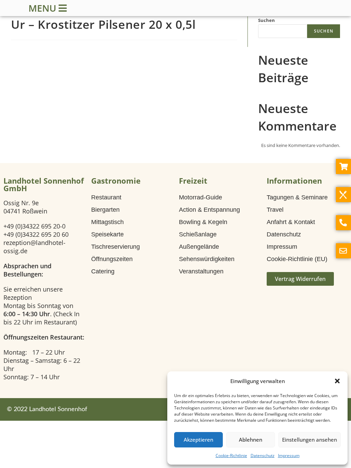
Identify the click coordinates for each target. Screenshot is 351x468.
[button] (337, 381)
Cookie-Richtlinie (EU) (297, 259)
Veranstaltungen (201, 271)
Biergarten (105, 209)
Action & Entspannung (209, 209)
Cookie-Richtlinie (231, 455)
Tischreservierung (115, 246)
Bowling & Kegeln (203, 222)
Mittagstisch (107, 222)
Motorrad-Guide (200, 197)
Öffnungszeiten (112, 259)
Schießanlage (198, 234)
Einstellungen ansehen (309, 439)
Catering (102, 271)
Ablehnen (250, 439)
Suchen (266, 20)
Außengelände (199, 246)
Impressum (289, 455)
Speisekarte (107, 234)
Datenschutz (263, 455)
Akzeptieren (198, 439)
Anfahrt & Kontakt (291, 222)
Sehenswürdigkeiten (206, 259)
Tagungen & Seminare (297, 197)
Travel (275, 209)
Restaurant (106, 197)
